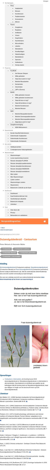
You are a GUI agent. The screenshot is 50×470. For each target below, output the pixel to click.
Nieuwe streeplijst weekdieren (20, 171)
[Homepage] (44, 221)
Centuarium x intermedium (13, 379)
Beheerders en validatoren (18, 215)
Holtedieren (19, 62)
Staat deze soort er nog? (23, 122)
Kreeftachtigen (19, 51)
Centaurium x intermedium (11, 256)
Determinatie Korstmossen (18, 138)
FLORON (13, 71)
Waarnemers (14, 185)
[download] (26, 401)
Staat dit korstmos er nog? (23, 103)
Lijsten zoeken (15, 179)
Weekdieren (19, 49)
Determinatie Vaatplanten (18, 136)
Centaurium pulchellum (28, 253)
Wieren (17, 22)
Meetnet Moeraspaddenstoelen (25, 119)
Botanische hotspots (16, 201)
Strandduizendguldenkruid (39, 267)
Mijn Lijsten (14, 174)
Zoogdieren (18, 27)
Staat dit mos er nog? (21, 100)
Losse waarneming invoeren (19, 158)
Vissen (17, 35)
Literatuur (13, 204)
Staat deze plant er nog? (23, 79)
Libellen (17, 46)
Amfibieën (18, 33)
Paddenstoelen (20, 16)
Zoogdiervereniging (16, 124)
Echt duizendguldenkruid (8, 267)
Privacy (12, 212)
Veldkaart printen (15, 147)
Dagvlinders (19, 38)
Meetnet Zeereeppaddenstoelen (25, 116)
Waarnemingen (15, 155)
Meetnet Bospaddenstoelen (24, 114)
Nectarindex (19, 84)
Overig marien (19, 65)
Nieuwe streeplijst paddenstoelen (21, 163)
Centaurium (7, 249)
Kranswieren (19, 19)
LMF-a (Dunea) (20, 89)
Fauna (12, 24)
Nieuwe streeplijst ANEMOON (19, 169)
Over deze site (15, 210)
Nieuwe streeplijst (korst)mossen (20, 166)
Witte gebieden (20, 76)
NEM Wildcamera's (21, 127)
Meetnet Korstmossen (22, 106)
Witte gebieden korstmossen (24, 98)
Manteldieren (19, 57)
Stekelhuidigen (20, 54)
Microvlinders (19, 43)
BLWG (12, 92)
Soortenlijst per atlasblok (18, 199)
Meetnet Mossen (20, 108)
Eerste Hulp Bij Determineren (19, 133)
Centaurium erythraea (22, 249)
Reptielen (18, 30)
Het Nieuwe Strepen (21, 73)
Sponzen (18, 59)
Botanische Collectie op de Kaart (20, 188)
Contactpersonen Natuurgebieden (21, 149)
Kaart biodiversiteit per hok (18, 196)
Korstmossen (19, 14)
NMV (12, 111)
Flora (12, 6)
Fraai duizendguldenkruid (24, 269)
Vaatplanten (19, 8)
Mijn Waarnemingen (16, 177)
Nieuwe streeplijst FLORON (19, 161)
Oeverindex (18, 87)
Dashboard (14, 193)
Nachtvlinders (19, 41)
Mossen (17, 11)
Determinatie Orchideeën (18, 141)
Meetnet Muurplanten (22, 81)
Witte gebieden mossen (22, 95)
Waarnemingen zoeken (17, 182)
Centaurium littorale (9, 253)
